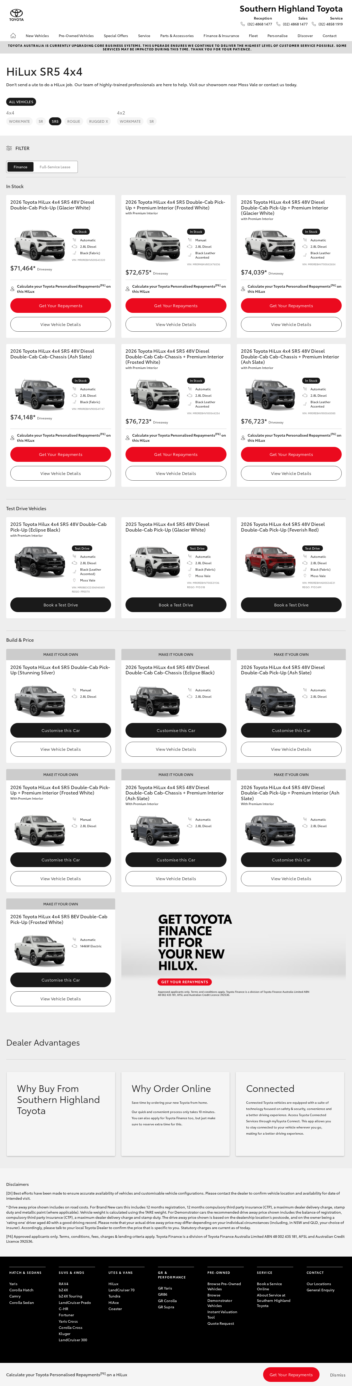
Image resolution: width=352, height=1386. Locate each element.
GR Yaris (165, 1288)
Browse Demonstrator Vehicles (219, 1300)
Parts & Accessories (177, 35)
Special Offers (116, 35)
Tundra (114, 1296)
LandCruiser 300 (73, 1339)
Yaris (13, 1283)
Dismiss (338, 1375)
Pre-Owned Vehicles (76, 35)
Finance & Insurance (221, 35)
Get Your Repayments (60, 305)
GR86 (162, 1294)
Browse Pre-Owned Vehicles (224, 1286)
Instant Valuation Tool (222, 1314)
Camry (15, 1296)
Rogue (73, 121)
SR (41, 121)
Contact (330, 35)
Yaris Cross (68, 1321)
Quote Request (220, 1323)
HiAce (113, 1302)
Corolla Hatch (21, 1289)
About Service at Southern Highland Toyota (273, 1300)
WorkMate (19, 121)
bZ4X (63, 1289)
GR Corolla (167, 1300)
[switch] (42, 167)
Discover (305, 35)
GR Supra (166, 1306)
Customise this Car (60, 730)
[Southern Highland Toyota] (16, 15)
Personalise (277, 35)
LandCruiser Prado (75, 1302)
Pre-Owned (218, 1272)
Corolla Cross (70, 1327)
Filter (22, 148)
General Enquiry (321, 1289)
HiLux (113, 1283)
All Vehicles (21, 101)
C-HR (63, 1308)
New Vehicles (37, 35)
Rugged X (98, 121)
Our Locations (319, 1283)
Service (144, 35)
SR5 (55, 121)
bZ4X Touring (70, 1296)
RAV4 (63, 1283)
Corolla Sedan (21, 1302)
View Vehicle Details (60, 324)
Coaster (115, 1308)
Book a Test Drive (61, 604)
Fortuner (66, 1314)
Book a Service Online (269, 1286)
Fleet (253, 35)
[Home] (13, 35)
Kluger (64, 1333)
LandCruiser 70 (121, 1289)
